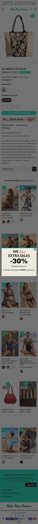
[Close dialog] (35, 249)
